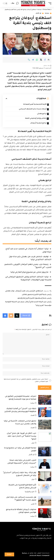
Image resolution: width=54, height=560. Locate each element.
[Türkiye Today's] (33, 3)
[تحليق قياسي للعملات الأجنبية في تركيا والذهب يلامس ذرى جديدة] (44, 424)
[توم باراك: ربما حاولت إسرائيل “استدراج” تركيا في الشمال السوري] (44, 476)
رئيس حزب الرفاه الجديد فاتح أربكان (38, 302)
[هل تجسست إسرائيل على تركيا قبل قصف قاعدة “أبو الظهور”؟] (44, 501)
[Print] (5, 315)
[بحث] (17, 3)
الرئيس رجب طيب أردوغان (25, 291)
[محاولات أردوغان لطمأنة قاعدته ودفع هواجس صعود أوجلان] (44, 513)
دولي (32, 443)
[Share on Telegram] (33, 60)
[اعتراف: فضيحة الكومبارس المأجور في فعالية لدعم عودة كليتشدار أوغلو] (44, 400)
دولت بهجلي (10, 291)
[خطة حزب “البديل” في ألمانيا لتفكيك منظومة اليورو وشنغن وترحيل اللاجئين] (44, 412)
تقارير (32, 504)
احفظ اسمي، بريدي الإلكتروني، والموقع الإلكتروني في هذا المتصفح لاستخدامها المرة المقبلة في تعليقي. (26, 380)
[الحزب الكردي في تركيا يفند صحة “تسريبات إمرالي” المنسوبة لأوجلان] (44, 464)
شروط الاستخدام (35, 555)
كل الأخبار (38, 13)
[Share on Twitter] (41, 60)
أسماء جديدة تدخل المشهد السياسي (32, 109)
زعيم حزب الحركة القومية (14, 302)
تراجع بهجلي (42, 114)
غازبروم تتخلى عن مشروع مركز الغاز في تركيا (29, 272)
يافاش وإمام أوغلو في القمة (35, 118)
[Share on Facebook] (45, 60)
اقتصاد (32, 415)
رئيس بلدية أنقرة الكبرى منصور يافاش (36, 295)
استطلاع (39, 291)
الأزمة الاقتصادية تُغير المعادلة (35, 104)
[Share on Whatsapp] (37, 60)
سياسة (47, 13)
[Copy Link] (29, 60)
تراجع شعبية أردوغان (38, 123)
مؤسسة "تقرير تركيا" (43, 305)
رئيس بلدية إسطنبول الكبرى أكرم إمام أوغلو (34, 298)
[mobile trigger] (49, 3)
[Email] (11, 315)
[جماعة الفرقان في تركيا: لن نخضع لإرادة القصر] (44, 451)
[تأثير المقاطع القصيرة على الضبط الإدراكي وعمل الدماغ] (44, 488)
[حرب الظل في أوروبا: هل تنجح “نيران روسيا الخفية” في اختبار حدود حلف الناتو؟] (44, 437)
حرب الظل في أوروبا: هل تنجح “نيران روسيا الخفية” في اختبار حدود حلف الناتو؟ (21, 436)
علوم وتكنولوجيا (29, 491)
